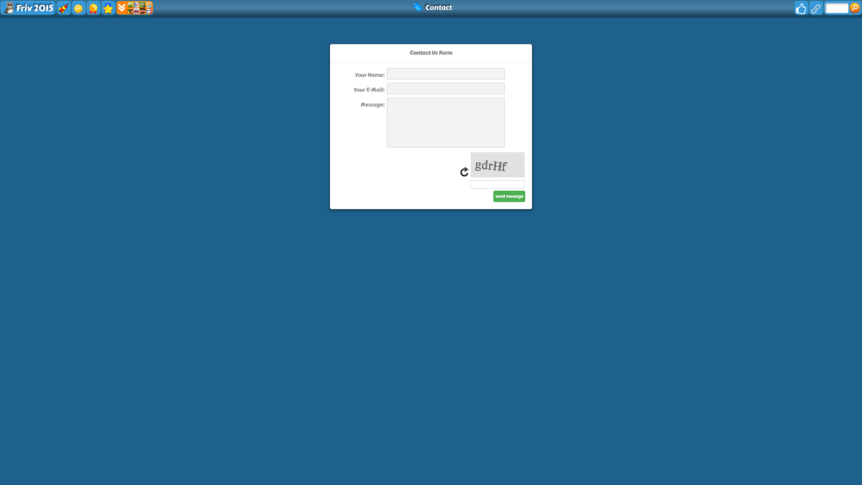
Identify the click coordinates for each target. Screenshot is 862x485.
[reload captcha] (464, 175)
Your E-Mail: (369, 90)
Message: (373, 104)
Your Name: (370, 75)
